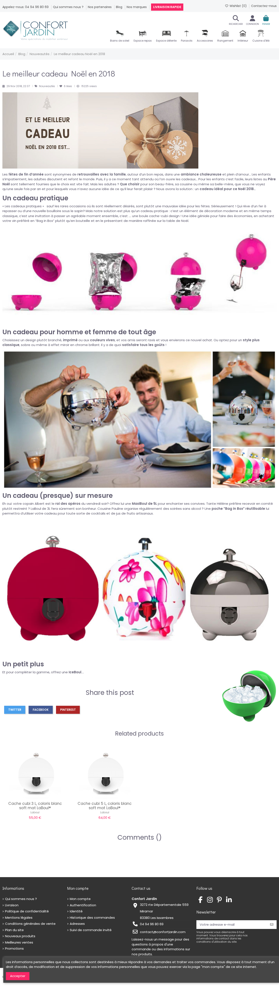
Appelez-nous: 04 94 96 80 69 (25, 7)
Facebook (41, 710)
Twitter (14, 710)
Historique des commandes (92, 917)
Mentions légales (18, 917)
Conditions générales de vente (30, 923)
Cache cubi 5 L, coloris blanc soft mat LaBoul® (105, 806)
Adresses (77, 923)
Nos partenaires (100, 7)
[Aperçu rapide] (41, 797)
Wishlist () (238, 6)
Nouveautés (47, 86)
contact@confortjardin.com (162, 932)
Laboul (35, 812)
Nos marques (137, 7)
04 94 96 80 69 (151, 924)
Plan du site (14, 930)
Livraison (12, 905)
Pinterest (68, 710)
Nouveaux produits (20, 936)
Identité (76, 911)
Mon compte (80, 899)
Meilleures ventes (19, 942)
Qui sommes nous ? (68, 7)
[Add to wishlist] (28, 797)
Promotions (14, 948)
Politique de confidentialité (27, 911)
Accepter (17, 976)
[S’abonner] (272, 924)
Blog (119, 7)
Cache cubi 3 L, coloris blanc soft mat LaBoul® (35, 806)
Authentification (83, 905)
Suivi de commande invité (91, 930)
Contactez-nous (264, 6)
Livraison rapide (167, 7)
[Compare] (35, 797)
